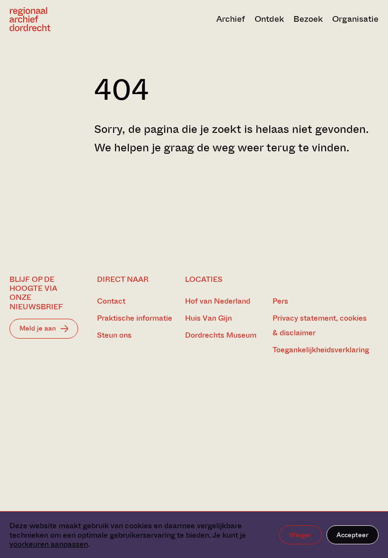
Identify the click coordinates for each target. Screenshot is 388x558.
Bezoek (308, 19)
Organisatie (355, 19)
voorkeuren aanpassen (48, 544)
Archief (230, 19)
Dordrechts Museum (220, 335)
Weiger (300, 535)
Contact (111, 301)
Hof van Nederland (217, 301)
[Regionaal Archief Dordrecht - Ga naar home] (64, 19)
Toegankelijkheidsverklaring (321, 349)
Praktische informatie (134, 318)
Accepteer (352, 535)
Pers (280, 301)
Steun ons (114, 335)
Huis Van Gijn (208, 318)
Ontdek (269, 19)
